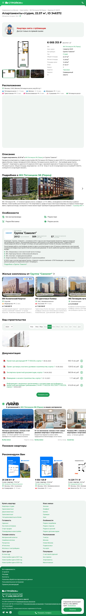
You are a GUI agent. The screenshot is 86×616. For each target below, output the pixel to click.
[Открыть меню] (3, 3)
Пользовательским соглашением (34, 604)
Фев (36, 327)
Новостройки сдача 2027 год (12, 557)
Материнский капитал (9, 537)
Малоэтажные (48, 562)
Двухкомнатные (7, 512)
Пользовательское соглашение (13, 582)
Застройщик (25, 232)
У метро (45, 537)
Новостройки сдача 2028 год (12, 560)
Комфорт (46, 509)
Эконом (45, 506)
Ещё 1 (37, 74)
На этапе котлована (9, 526)
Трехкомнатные (7, 514)
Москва (45, 540)
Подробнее (72, 606)
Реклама (5, 574)
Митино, (17, 88)
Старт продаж (7, 529)
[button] (82, 188)
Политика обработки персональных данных (17, 579)
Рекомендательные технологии (25, 601)
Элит (44, 517)
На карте (46, 548)
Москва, (7, 88)
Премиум (46, 514)
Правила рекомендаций (10, 584)
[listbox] (9, 327)
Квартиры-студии (8, 506)
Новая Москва (48, 543)
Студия (65, 54)
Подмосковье (47, 545)
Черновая (66, 70)
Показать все (43, 395)
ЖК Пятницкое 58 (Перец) (72, 46)
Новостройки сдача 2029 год (12, 562)
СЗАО (12, 88)
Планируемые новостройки (11, 531)
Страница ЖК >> (78, 205)
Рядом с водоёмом (49, 523)
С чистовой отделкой (50, 554)
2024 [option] (7, 326)
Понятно (72, 610)
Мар (41, 327)
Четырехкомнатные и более (11, 517)
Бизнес (45, 512)
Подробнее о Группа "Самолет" (15, 264)
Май (49, 327)
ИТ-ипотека (6, 545)
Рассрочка (6, 543)
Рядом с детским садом (51, 531)
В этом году (6, 554)
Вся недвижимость (8, 569)
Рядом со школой (49, 529)
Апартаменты (47, 560)
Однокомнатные (8, 509)
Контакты (5, 577)
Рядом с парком (48, 526)
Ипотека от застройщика (10, 548)
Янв (31, 327)
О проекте (5, 572)
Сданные (5, 523)
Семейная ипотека (8, 540)
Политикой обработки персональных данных (58, 604)
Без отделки (47, 557)
